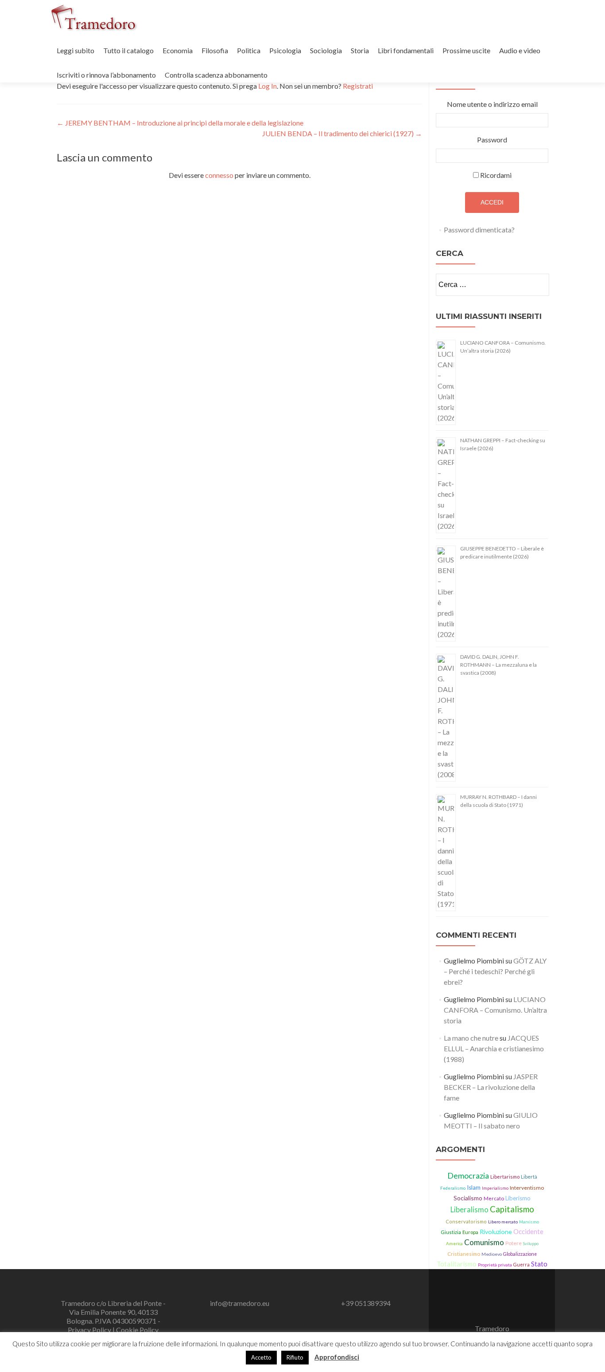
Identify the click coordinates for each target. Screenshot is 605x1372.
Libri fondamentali (406, 50)
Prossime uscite (466, 50)
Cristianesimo (463, 1254)
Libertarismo (505, 1176)
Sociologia (326, 50)
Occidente (528, 1231)
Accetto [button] (261, 1357)
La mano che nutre (471, 1038)
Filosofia (215, 50)
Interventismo (527, 1187)
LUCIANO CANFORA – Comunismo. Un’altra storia (495, 1010)
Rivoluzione (496, 1231)
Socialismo (468, 1198)
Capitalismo (512, 1209)
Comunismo (484, 1242)
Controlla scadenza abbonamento (216, 75)
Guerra (521, 1264)
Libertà (529, 1176)
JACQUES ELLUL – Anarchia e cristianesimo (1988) (494, 1048)
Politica (248, 50)
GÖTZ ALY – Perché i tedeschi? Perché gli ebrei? (495, 971)
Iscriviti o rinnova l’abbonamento (106, 75)
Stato (539, 1264)
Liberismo (518, 1198)
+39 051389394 (366, 1303)
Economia (178, 50)
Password (492, 139)
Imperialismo (495, 1188)
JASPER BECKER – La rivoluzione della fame (491, 1087)
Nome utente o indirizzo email (492, 104)
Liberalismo (469, 1209)
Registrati (358, 86)
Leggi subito (75, 50)
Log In (267, 86)
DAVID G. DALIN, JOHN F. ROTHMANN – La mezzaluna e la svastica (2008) (498, 664)
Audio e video (519, 50)
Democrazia (468, 1175)
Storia (360, 50)
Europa (470, 1232)
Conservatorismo (466, 1221)
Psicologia (285, 50)
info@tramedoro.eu (239, 1303)
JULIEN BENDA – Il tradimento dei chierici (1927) (342, 133)
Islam (474, 1187)
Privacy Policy (90, 1329)
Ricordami (496, 175)
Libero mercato (503, 1221)
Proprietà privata (495, 1264)
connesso (219, 175)
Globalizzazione (520, 1254)
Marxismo (529, 1221)
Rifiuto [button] (295, 1357)
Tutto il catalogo (128, 50)
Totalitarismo (457, 1264)
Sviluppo (531, 1243)
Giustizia (451, 1232)
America (454, 1243)
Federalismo (452, 1188)
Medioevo (491, 1254)
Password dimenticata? (479, 229)
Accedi (492, 202)
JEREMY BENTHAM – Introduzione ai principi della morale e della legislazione (180, 122)
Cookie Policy (137, 1329)
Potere (513, 1243)
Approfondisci (336, 1357)
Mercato (494, 1198)
